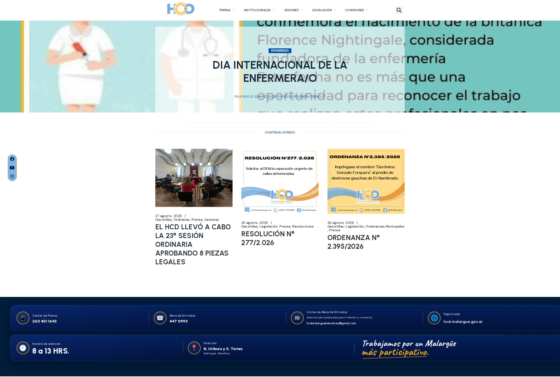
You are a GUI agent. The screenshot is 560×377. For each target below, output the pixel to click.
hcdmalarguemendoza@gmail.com (331, 323)
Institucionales (257, 10)
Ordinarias (182, 220)
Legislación (322, 10)
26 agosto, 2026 (254, 223)
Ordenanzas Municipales (385, 226)
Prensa (225, 10)
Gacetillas (163, 220)
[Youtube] (12, 167)
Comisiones (354, 10)
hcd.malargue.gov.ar (463, 321)
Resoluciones (303, 226)
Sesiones (291, 10)
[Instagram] (12, 176)
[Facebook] (12, 159)
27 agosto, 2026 (168, 216)
